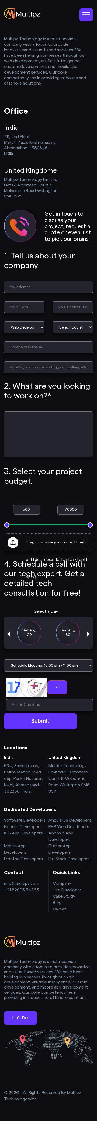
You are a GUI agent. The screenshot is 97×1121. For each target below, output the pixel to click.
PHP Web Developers (68, 827)
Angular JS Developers (69, 820)
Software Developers (25, 820)
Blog (57, 903)
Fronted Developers (23, 859)
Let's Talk (20, 1018)
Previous (8, 634)
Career (59, 909)
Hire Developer (67, 890)
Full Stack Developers (69, 859)
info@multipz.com (21, 883)
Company (62, 883)
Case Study (64, 896)
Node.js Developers (23, 827)
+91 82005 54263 (21, 890)
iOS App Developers (23, 833)
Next (88, 634)
